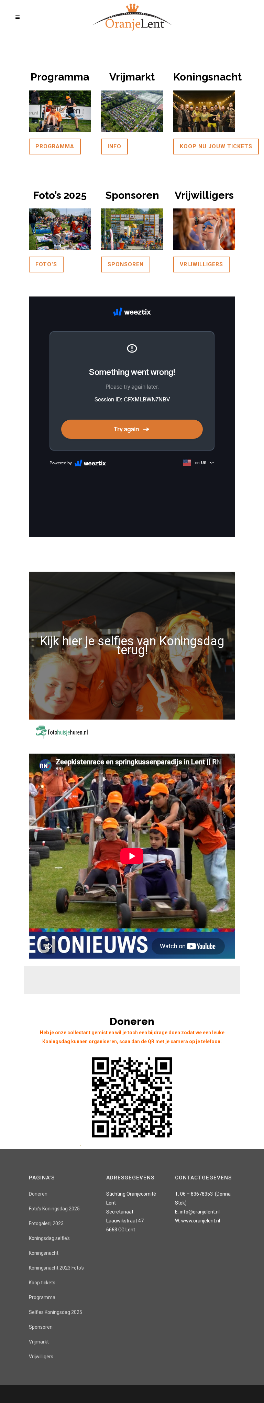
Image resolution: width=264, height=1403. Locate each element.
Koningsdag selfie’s (49, 1238)
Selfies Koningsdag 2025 (55, 1312)
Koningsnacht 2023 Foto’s (56, 1268)
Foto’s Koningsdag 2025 (54, 1208)
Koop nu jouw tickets (216, 146)
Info (114, 146)
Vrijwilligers (201, 264)
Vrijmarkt (39, 1342)
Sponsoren (126, 264)
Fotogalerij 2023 (46, 1223)
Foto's (46, 264)
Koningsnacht (43, 1253)
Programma (54, 146)
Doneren (38, 1194)
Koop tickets (42, 1282)
